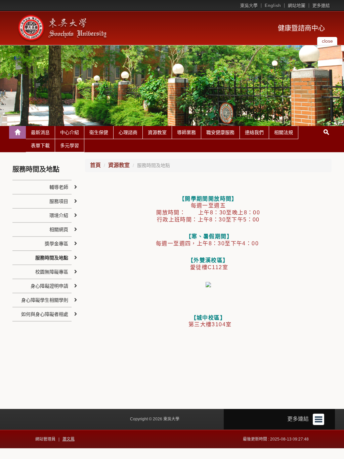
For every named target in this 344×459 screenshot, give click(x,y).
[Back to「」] (17, 132)
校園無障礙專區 (51, 272)
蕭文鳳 (68, 439)
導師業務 (186, 132)
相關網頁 (58, 229)
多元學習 (69, 145)
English (273, 5)
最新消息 (40, 132)
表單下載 (40, 145)
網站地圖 (296, 5)
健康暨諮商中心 (301, 28)
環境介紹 (58, 215)
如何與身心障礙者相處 (44, 314)
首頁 (95, 165)
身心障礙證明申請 (49, 286)
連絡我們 (254, 132)
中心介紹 (69, 132)
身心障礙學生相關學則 (44, 300)
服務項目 (58, 201)
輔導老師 (58, 187)
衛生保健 (98, 132)
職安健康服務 (220, 132)
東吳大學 (249, 5)
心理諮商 (128, 132)
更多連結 (321, 5)
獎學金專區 (56, 243)
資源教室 (157, 132)
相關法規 (283, 132)
